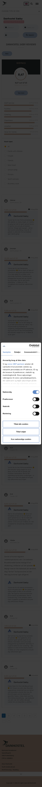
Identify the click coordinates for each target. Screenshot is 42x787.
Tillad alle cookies (21, 424)
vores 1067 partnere (16, 364)
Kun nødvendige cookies (21, 439)
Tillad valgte (21, 432)
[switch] (36, 399)
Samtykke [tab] (7, 352)
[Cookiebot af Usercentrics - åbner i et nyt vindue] (29, 345)
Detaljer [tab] (17, 352)
